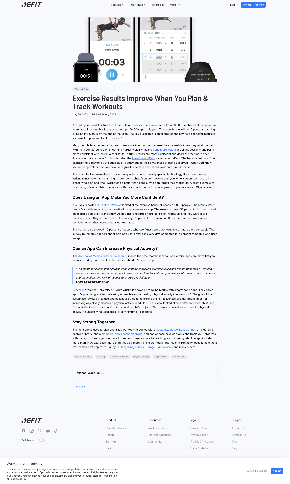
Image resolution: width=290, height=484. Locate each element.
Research (78, 290)
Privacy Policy (199, 434)
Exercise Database (159, 434)
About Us (238, 428)
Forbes (139, 347)
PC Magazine (124, 347)
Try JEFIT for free (253, 4)
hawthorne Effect (119, 356)
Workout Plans (157, 428)
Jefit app (101, 356)
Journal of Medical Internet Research (102, 256)
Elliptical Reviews (110, 205)
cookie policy (18, 478)
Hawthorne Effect (143, 158)
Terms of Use (198, 428)
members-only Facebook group (122, 334)
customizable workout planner (175, 329)
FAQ (234, 441)
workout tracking (83, 356)
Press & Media (199, 448)
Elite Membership (117, 428)
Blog (234, 448)
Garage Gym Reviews (159, 347)
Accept (277, 470)
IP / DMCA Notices (202, 441)
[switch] (42, 440)
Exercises (158, 4)
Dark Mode (27, 440)
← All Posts (79, 386)
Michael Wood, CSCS (104, 114)
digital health (161, 356)
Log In (234, 4)
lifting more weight (165, 149)
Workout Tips (81, 89)
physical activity (141, 356)
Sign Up (111, 441)
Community (155, 441)
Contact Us (239, 434)
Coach (110, 434)
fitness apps (179, 356)
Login (109, 448)
